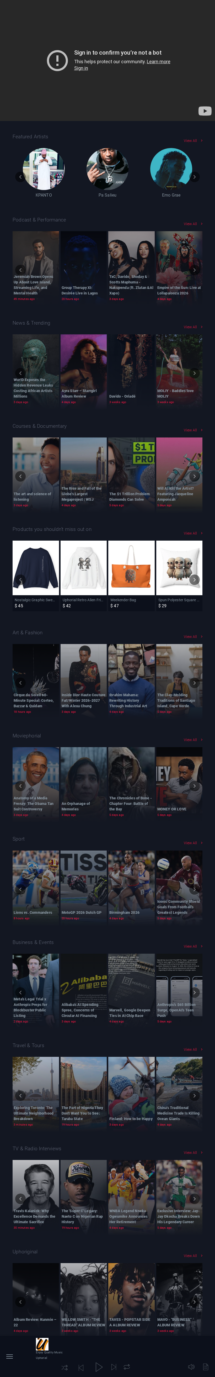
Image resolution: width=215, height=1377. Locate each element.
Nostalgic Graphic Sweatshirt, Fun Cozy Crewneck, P (36, 582)
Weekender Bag (130, 571)
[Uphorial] (42, 1344)
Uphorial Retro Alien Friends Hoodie (84, 577)
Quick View (38, 603)
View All (190, 141)
